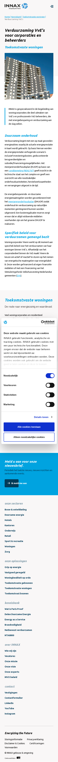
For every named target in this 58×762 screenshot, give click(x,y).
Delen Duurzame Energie (18, 614)
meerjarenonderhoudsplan (21, 201)
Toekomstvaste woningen (33, 17)
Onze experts (12, 672)
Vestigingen (11, 692)
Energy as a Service (15, 619)
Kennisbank (16, 17)
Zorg (7, 551)
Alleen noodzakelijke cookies (29, 437)
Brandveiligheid (13, 625)
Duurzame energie (14, 515)
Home (7, 17)
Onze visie (10, 666)
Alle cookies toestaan (29, 427)
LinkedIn (9, 703)
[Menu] (52, 6)
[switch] (50, 385)
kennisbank (12, 602)
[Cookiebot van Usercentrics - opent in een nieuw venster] (41, 322)
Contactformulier (14, 698)
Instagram (10, 713)
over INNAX (12, 644)
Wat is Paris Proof (14, 609)
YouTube (9, 708)
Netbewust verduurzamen (18, 630)
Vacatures (10, 656)
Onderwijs (10, 530)
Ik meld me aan (19, 483)
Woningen (10, 546)
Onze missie (11, 661)
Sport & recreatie (14, 541)
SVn (19, 275)
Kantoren (9, 525)
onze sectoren (14, 503)
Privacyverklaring (35, 739)
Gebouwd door (10, 758)
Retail (8, 536)
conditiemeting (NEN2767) (21, 170)
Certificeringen (37, 743)
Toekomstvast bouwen (16, 593)
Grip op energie (13, 567)
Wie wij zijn (10, 651)
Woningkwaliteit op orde (18, 577)
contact (9, 686)
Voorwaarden (11, 747)
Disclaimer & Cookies (15, 743)
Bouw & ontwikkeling (16, 509)
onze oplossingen (16, 561)
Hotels (8, 520)
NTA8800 (9, 635)
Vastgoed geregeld (15, 572)
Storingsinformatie (13, 739)
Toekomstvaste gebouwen (19, 583)
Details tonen (41, 417)
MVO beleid (11, 677)
